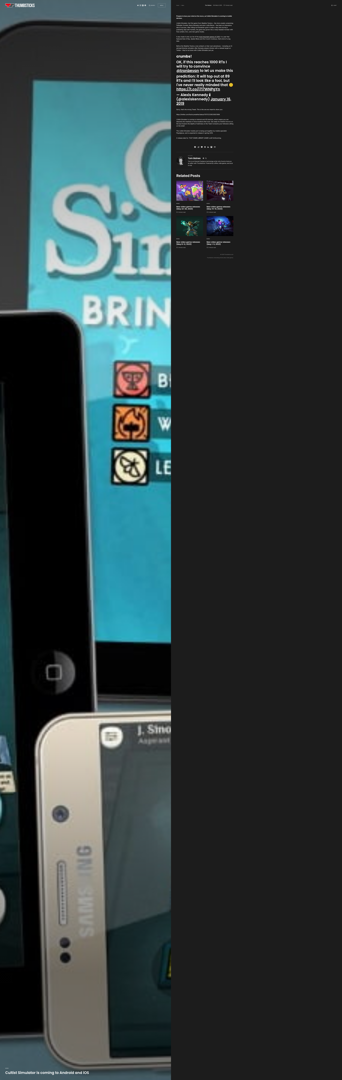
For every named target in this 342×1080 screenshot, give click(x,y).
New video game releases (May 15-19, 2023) (218, 207)
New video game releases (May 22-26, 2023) (188, 207)
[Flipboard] (142, 5)
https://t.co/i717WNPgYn (198, 89)
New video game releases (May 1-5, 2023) (218, 243)
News (7, 1068)
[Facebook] (145, 5)
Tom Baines (194, 158)
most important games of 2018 (209, 37)
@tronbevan (187, 70)
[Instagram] (140, 5)
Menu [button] (161, 5)
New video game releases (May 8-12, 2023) (188, 243)
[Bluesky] (138, 5)
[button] (152, 5)
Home (177, 5)
